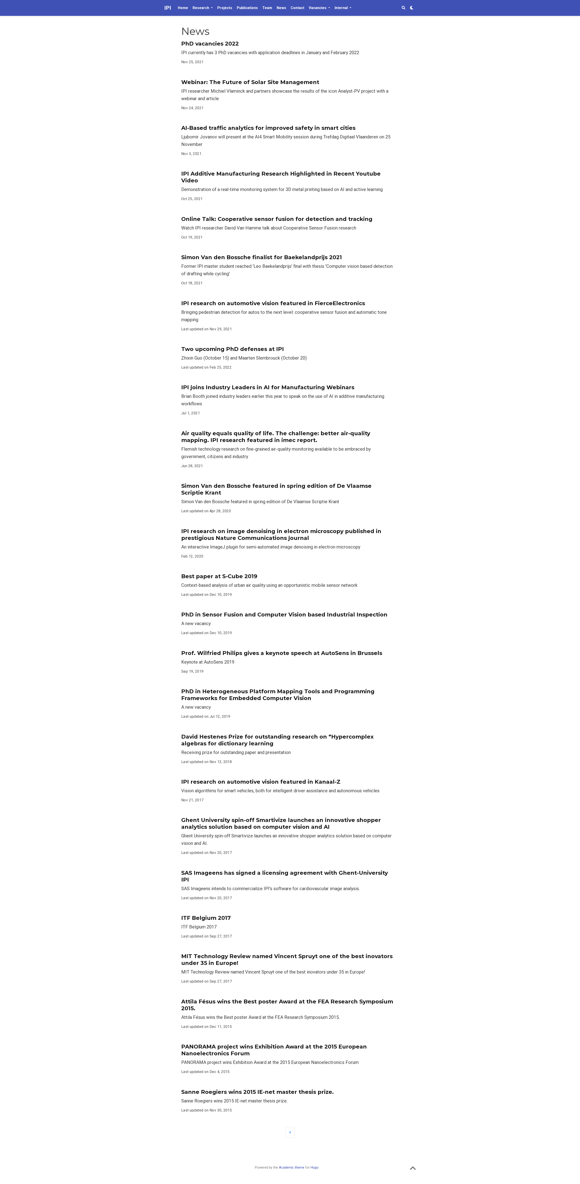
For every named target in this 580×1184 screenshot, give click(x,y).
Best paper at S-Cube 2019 (219, 576)
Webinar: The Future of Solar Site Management (250, 82)
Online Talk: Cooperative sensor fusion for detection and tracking (276, 219)
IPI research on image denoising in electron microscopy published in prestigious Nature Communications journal (281, 534)
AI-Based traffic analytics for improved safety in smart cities (268, 128)
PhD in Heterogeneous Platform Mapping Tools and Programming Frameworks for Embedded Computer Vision (278, 694)
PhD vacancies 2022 (210, 43)
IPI (167, 8)
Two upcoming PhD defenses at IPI (232, 349)
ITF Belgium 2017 (206, 918)
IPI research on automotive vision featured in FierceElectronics (273, 303)
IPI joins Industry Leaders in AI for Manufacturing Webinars (267, 387)
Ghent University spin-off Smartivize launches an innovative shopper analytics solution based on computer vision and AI (281, 823)
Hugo (315, 1167)
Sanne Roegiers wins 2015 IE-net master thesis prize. (257, 1092)
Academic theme (291, 1167)
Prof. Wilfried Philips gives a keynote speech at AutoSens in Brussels (281, 653)
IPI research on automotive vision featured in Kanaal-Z (261, 781)
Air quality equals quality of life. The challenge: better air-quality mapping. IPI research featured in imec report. (275, 436)
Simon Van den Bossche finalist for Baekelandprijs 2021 (261, 257)
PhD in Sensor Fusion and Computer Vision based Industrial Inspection (284, 614)
